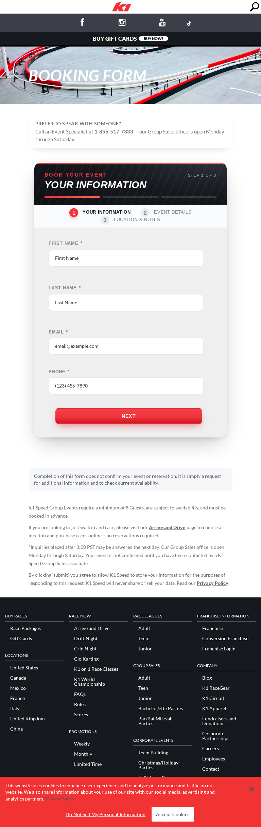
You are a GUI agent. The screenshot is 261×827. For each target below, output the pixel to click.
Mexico (18, 688)
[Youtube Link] (162, 23)
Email (58, 332)
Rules (80, 704)
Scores (81, 714)
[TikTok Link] (189, 23)
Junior (145, 648)
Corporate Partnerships (215, 736)
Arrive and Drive (167, 527)
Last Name (65, 288)
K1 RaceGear (216, 688)
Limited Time (88, 764)
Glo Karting (86, 659)
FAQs (80, 694)
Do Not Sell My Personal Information (105, 814)
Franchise (212, 628)
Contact (210, 769)
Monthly (83, 754)
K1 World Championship (89, 681)
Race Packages (25, 628)
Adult (144, 628)
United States (24, 667)
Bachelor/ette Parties (160, 708)
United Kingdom (27, 718)
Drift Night (86, 638)
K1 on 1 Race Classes (96, 669)
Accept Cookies (173, 814)
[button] (251, 789)
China (16, 728)
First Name (65, 243)
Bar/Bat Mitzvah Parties (155, 721)
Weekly (82, 743)
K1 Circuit (213, 698)
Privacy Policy (212, 583)
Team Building (153, 752)
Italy (14, 708)
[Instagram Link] (122, 23)
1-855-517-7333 (113, 131)
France (17, 698)
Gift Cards (21, 638)
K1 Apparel (214, 708)
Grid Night (85, 648)
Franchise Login (219, 648)
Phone (59, 372)
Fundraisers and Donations (219, 721)
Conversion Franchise (225, 638)
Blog (207, 678)
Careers (210, 748)
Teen (143, 638)
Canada (18, 678)
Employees (213, 758)
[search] (254, 7)
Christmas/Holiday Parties (158, 765)
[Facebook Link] (82, 23)
